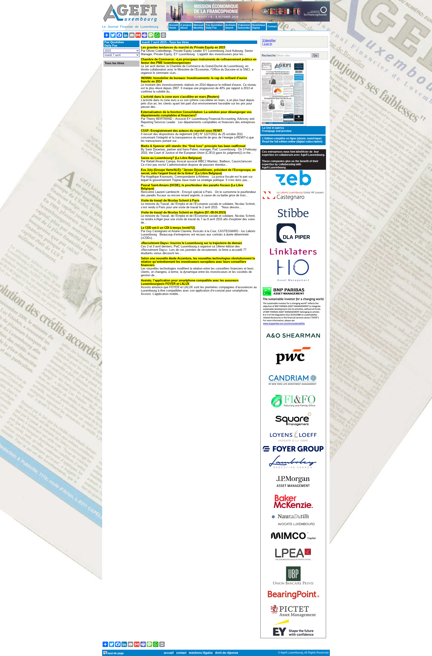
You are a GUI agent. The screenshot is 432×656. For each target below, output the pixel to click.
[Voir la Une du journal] (283, 125)
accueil (169, 652)
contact (181, 652)
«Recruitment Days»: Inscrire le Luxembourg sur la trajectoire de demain (191, 243)
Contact (272, 26)
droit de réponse (226, 652)
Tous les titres (114, 63)
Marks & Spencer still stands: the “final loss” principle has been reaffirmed (193, 146)
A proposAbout (185, 26)
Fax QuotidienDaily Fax (214, 26)
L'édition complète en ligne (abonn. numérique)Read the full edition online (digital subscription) (292, 140)
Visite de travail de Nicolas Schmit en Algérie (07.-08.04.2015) (183, 212)
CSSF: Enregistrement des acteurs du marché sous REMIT (181, 130)
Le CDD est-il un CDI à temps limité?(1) (168, 227)
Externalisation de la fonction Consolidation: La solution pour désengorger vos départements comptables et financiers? (196, 113)
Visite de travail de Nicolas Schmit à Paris (170, 200)
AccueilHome (173, 26)
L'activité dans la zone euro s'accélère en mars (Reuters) (180, 96)
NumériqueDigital (258, 26)
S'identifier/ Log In (269, 42)
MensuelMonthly (198, 26)
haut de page (115, 653)
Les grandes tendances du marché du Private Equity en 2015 (183, 47)
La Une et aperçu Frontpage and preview (276, 129)
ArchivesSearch (230, 26)
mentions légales (201, 652)
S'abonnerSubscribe (244, 26)
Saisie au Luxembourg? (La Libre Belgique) (171, 158)
